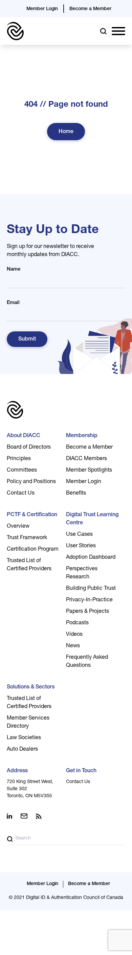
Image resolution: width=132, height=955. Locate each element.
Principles (19, 459)
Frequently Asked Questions (87, 662)
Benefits (76, 493)
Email (13, 302)
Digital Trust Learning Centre (92, 519)
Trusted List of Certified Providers (29, 565)
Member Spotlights (89, 470)
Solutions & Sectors (30, 687)
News (73, 646)
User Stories (81, 546)
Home (66, 132)
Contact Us (21, 493)
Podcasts (77, 623)
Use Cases (79, 534)
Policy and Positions (31, 482)
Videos (74, 634)
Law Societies (24, 738)
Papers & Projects (87, 611)
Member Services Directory (28, 722)
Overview (18, 526)
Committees (22, 470)
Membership (81, 436)
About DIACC (23, 436)
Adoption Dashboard (90, 557)
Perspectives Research (81, 573)
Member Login (42, 9)
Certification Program (33, 549)
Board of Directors (29, 447)
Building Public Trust (91, 589)
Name (13, 269)
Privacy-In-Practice (89, 600)
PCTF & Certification (32, 515)
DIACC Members (86, 459)
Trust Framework (27, 538)
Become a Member (90, 9)
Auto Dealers (22, 749)
